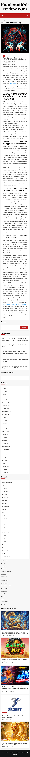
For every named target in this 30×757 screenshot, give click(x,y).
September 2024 (6, 446)
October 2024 (5, 443)
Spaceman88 (5, 550)
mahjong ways (4, 580)
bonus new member (6, 585)
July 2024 (4, 452)
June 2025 (4, 420)
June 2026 (4, 391)
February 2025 (6, 431)
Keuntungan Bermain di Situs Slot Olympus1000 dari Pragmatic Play (14, 60)
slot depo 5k (5, 521)
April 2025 (4, 426)
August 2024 (5, 449)
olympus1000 (5, 506)
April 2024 (4, 460)
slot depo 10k (4, 560)
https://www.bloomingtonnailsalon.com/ (14, 304)
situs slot (3, 593)
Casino (3, 485)
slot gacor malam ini (6, 571)
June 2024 (4, 455)
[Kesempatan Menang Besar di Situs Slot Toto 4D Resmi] (15, 648)
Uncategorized (6, 556)
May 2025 (4, 423)
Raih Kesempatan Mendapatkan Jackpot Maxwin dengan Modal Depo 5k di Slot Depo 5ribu (14, 367)
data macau (4, 568)
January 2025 (5, 434)
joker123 (3, 566)
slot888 (4, 541)
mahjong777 (4, 576)
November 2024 (6, 440)
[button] (2, 15)
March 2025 (5, 428)
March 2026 (5, 400)
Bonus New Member (7, 482)
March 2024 (5, 463)
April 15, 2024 (11, 64)
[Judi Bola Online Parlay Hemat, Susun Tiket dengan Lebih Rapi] (15, 704)
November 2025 (6, 405)
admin (5, 64)
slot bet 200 (5, 518)
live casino (4, 494)
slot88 (3, 539)
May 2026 (4, 394)
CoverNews (22, 752)
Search (3, 322)
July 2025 (4, 417)
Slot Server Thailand (7, 533)
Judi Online (5, 491)
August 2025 (5, 414)
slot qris (4, 530)
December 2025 (6, 402)
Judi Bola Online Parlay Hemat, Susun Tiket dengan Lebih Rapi (15, 360)
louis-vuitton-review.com (15, 6)
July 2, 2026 (9, 746)
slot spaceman (4, 601)
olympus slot (4, 591)
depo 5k (3, 563)
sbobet (4, 509)
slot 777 (4, 515)
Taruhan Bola (5, 553)
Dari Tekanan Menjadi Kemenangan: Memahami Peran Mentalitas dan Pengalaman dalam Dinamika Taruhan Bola (14, 353)
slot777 (4, 536)
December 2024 (6, 437)
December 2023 (6, 469)
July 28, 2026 (9, 662)
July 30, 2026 (9, 635)
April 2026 (4, 397)
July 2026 (4, 388)
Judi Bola (4, 488)
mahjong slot (5, 497)
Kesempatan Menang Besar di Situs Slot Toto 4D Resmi (14, 345)
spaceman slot (4, 583)
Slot (4, 55)
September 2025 (6, 411)
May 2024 (4, 457)
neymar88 (4, 503)
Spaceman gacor (6, 547)
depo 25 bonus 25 (5, 588)
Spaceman (4, 544)
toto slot (3, 596)
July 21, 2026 (9, 691)
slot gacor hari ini (6, 527)
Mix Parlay (4, 500)
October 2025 (5, 408)
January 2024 (5, 466)
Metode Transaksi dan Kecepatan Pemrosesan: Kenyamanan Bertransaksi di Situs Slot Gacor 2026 (15, 339)
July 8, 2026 (9, 719)
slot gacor (13, 83)
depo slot (3, 574)
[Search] (27, 15)
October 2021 (5, 472)
